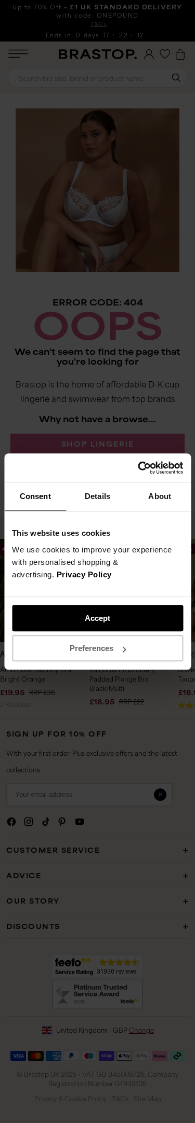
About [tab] (159, 496)
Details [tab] (97, 496)
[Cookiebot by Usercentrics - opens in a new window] (139, 468)
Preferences (91, 648)
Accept (97, 618)
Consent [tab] (35, 496)
